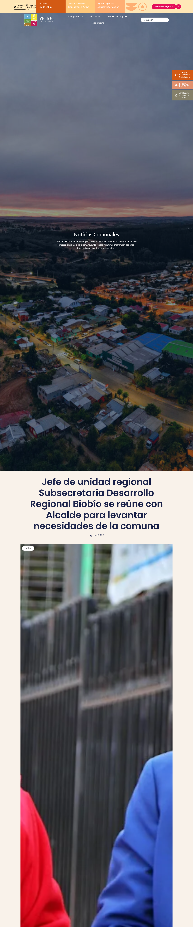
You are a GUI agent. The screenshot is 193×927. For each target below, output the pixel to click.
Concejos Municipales (117, 16)
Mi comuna (95, 16)
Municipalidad (73, 16)
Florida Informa (97, 23)
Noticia (28, 548)
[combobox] (155, 20)
